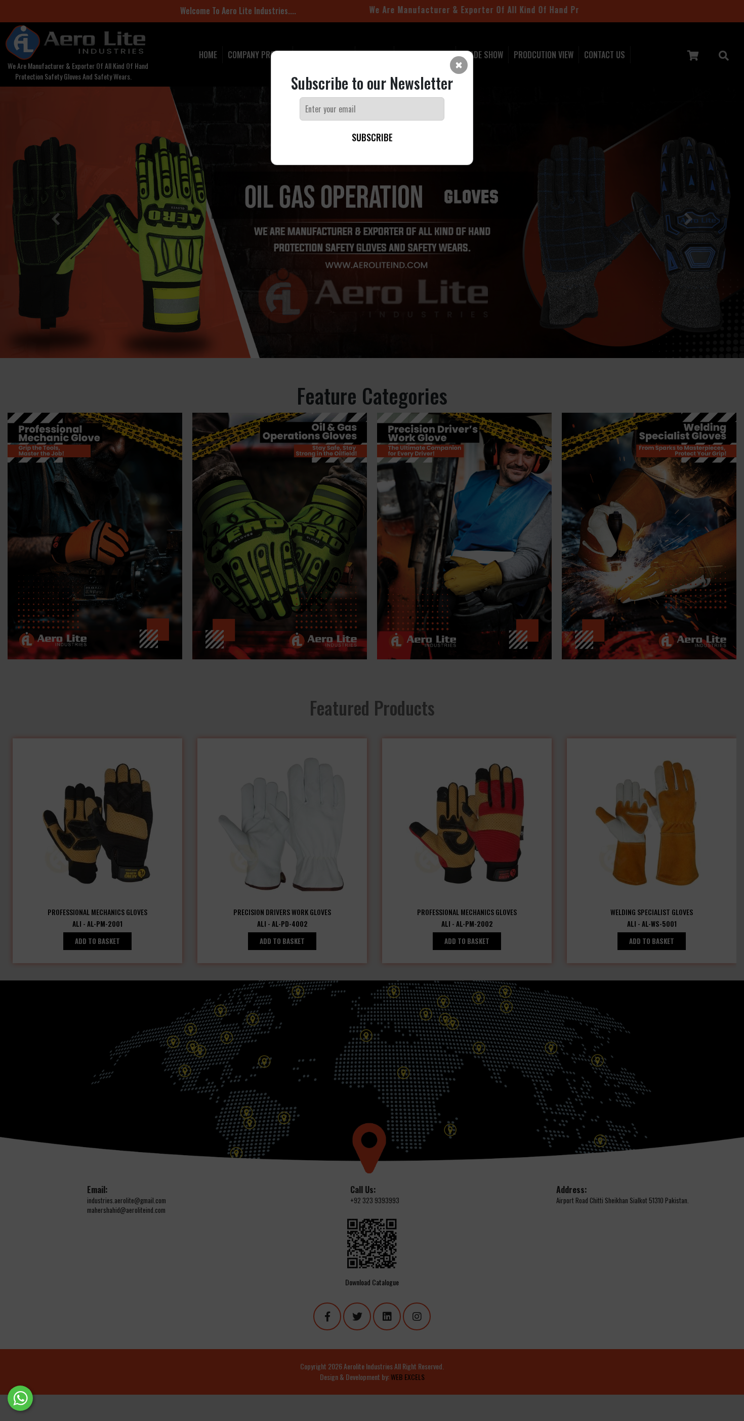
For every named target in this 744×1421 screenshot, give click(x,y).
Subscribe (372, 137)
